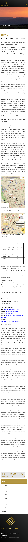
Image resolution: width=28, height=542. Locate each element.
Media (4, 511)
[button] (26, 4)
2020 (6, 504)
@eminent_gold (8, 313)
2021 (6, 501)
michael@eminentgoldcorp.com (11, 309)
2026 (6, 485)
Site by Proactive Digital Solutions (10, 537)
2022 (6, 498)
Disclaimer (4, 535)
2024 (6, 491)
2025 (6, 488)
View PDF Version (20, 38)
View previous (5, 475)
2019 (6, 508)
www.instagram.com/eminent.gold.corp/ (10, 321)
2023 (6, 495)
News (4, 481)
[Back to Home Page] (10, 523)
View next (21, 474)
